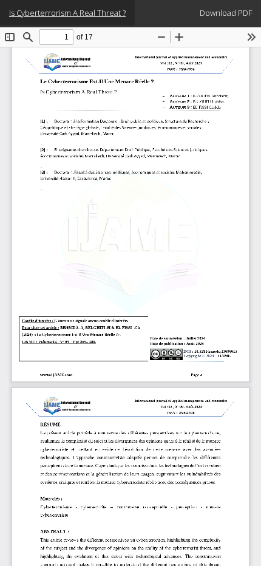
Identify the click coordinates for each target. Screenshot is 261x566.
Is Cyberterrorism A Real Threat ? (67, 12)
